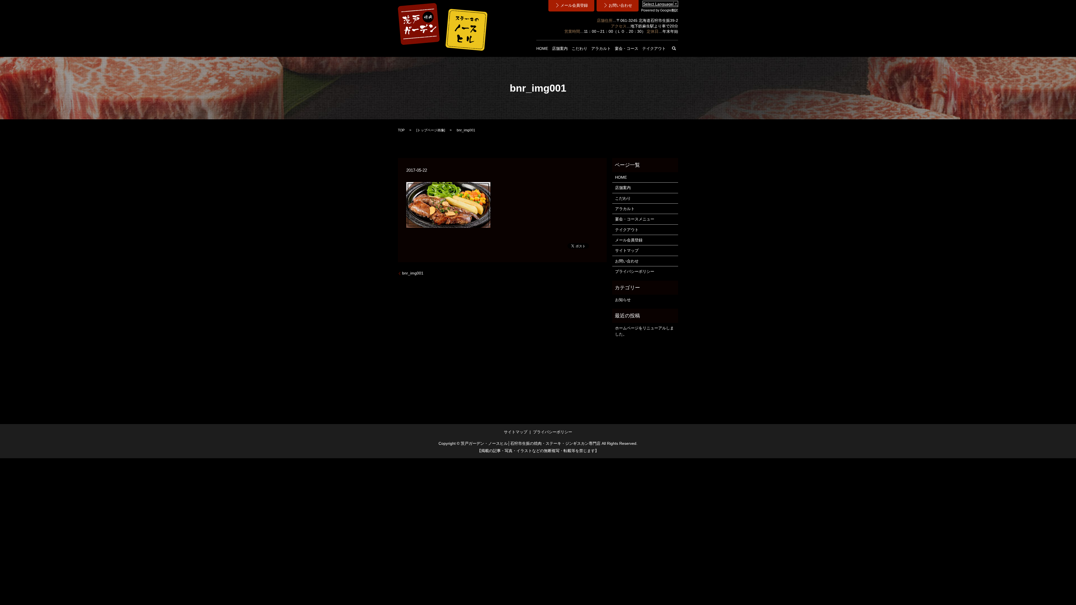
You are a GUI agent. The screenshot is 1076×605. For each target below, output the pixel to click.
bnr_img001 (412, 273)
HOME (542, 48)
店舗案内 (560, 48)
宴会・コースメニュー (634, 219)
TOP (401, 130)
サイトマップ (627, 250)
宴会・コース (626, 48)
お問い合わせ (627, 261)
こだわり (579, 48)
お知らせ (623, 299)
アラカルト (601, 48)
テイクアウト (654, 48)
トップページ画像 (430, 130)
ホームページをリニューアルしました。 (644, 331)
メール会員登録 (629, 240)
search (674, 48)
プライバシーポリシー (634, 271)
